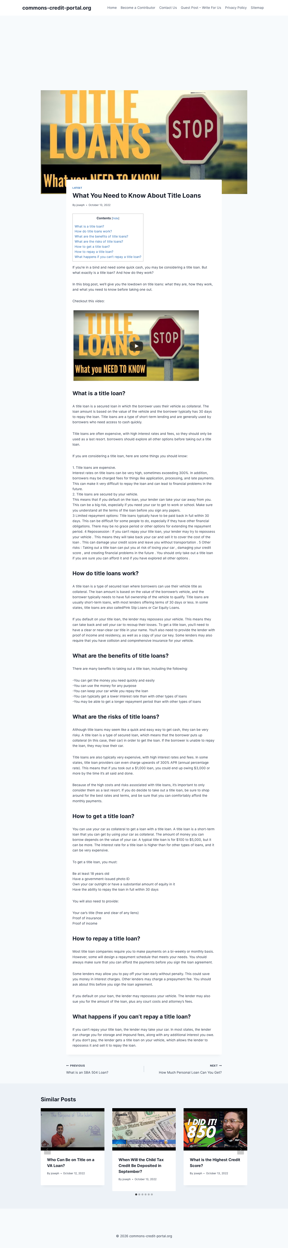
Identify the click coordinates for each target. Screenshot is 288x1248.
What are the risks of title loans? (99, 241)
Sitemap (257, 8)
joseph (80, 205)
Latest (77, 187)
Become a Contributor (138, 8)
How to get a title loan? (92, 247)
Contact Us (168, 8)
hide (115, 218)
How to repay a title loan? (94, 252)
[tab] (136, 1194)
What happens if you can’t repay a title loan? (108, 257)
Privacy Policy (236, 8)
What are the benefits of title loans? (101, 236)
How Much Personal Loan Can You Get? (190, 1069)
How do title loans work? (93, 231)
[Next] (240, 1150)
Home (112, 8)
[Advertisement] (144, 45)
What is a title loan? (89, 226)
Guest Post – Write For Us (201, 8)
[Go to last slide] (47, 1150)
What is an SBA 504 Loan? (87, 1069)
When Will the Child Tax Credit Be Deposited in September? (141, 1165)
